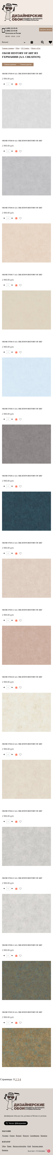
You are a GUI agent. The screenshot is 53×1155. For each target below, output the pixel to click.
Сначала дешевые (10, 64)
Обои (4, 1146)
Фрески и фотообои (19, 1146)
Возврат (18, 1136)
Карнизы (5, 1150)
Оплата (12, 1136)
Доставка (5, 1136)
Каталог (5, 42)
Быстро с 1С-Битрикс (36, 1151)
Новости (26, 1136)
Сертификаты (34, 1136)
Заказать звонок (46, 30)
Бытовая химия (37, 1146)
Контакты (44, 1136)
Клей (29, 1146)
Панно (9, 1146)
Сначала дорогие (26, 64)
